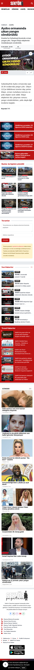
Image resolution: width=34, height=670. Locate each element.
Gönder (5, 240)
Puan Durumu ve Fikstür (10, 627)
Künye (14, 638)
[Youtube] (20, 613)
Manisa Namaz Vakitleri (10, 623)
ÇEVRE (17, 299)
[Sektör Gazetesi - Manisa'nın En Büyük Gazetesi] (17, 3)
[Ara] (32, 3)
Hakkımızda (6, 638)
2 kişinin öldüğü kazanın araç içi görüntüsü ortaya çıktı (25, 194)
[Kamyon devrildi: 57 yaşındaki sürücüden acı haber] (25, 203)
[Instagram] (17, 613)
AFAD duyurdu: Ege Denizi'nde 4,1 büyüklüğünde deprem (23, 303)
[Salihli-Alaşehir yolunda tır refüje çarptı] (25, 171)
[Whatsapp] (23, 613)
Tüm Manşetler (8, 629)
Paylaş (5, 72)
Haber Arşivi (7, 633)
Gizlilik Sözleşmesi (24, 638)
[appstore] (17, 647)
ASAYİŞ (22, 9)
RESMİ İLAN (5, 9)
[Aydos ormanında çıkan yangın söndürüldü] (17, 60)
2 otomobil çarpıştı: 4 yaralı (21, 276)
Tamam (23, 667)
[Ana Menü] (2, 3)
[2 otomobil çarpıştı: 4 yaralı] (9, 171)
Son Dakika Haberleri (10, 631)
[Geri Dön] (5, 664)
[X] (13, 613)
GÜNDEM (15, 9)
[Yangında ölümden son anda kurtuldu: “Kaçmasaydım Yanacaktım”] (9, 203)
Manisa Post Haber (8, 642)
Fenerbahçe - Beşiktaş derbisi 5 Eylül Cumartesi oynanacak (22, 321)
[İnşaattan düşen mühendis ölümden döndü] (9, 187)
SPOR (16, 317)
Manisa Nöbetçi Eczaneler (11, 619)
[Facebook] (10, 613)
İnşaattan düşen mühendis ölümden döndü (8, 194)
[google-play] (17, 653)
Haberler (4, 25)
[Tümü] (31, 267)
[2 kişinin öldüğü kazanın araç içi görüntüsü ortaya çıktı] (25, 187)
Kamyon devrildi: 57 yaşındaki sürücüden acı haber (24, 210)
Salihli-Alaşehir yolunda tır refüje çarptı (23, 178)
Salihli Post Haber (15, 640)
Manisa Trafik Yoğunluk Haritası (13, 625)
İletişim (5, 640)
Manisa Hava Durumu (10, 621)
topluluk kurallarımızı (18, 246)
